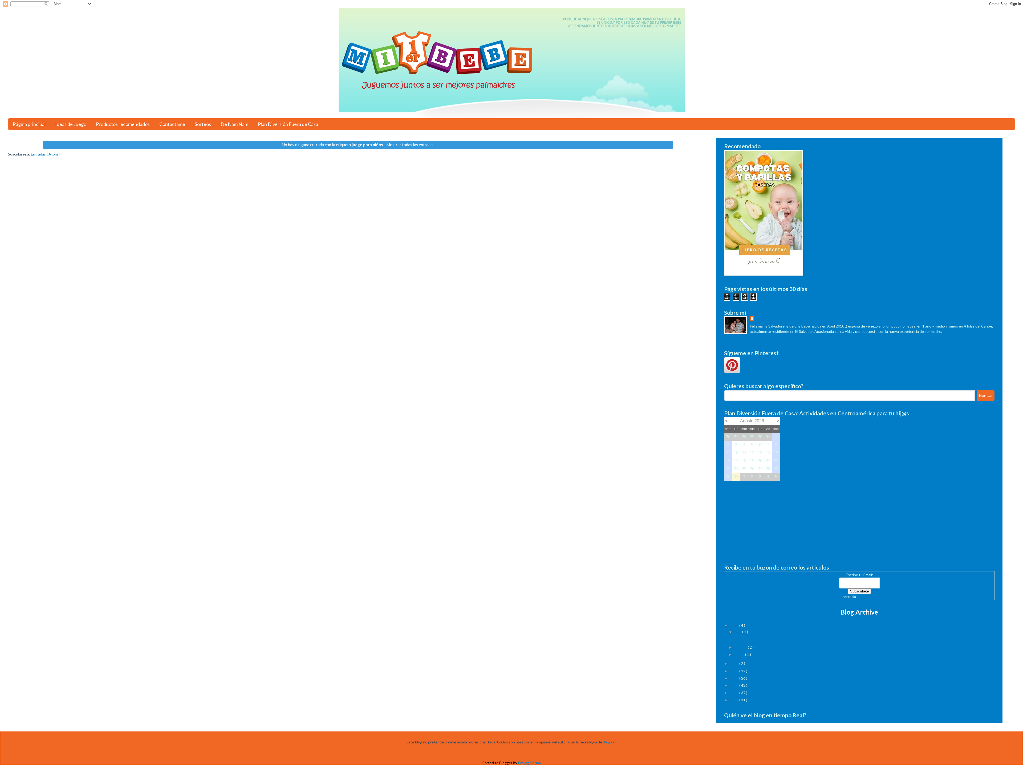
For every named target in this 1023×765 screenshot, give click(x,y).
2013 (734, 678)
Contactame (172, 124)
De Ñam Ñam (234, 124)
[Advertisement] (859, 518)
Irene (759, 319)
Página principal (29, 124)
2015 (734, 663)
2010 (734, 700)
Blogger (609, 742)
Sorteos (203, 124)
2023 (734, 625)
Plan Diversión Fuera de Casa (288, 124)
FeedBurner (866, 596)
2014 (734, 671)
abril (738, 631)
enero (739, 654)
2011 (734, 692)
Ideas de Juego (70, 124)
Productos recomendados (123, 124)
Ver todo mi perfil (738, 338)
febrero (741, 647)
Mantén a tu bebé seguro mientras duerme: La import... (778, 638)
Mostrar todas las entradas (410, 144)
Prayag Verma (529, 762)
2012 (734, 685)
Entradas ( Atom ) (45, 154)
